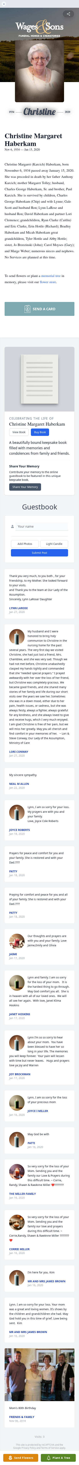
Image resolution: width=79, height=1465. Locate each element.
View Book (18, 432)
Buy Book (40, 432)
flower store (48, 281)
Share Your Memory (25, 487)
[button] (39, 1374)
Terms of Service (50, 1448)
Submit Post (39, 553)
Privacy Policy (28, 1448)
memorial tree (51, 275)
